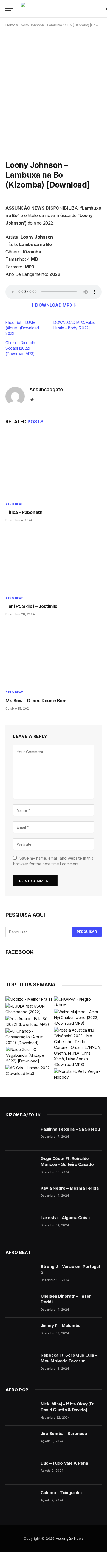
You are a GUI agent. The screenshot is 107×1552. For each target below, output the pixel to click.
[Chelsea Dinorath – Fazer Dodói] (20, 1303)
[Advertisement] (53, 90)
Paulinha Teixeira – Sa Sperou (70, 1129)
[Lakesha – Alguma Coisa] (20, 1224)
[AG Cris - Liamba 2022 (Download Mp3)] (29, 1070)
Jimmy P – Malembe (61, 1325)
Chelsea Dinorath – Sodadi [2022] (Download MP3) (21, 348)
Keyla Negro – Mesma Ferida (69, 1188)
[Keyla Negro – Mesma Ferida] (20, 1195)
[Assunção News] (61, 9)
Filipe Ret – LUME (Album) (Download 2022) (22, 328)
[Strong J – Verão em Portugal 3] (20, 1273)
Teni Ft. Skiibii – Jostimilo (31, 606)
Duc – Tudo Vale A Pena (64, 1463)
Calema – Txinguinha (61, 1492)
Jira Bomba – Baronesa (64, 1433)
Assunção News (70, 1538)
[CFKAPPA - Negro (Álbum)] (78, 1002)
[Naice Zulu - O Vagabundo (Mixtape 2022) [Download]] (30, 1055)
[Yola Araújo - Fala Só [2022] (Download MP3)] (29, 1021)
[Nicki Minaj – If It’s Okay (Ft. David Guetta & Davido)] (20, 1411)
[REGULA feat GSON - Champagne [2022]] (29, 1009)
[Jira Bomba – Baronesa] (20, 1440)
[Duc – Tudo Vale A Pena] (20, 1470)
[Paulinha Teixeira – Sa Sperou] (20, 1136)
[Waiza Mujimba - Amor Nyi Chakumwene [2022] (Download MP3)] (78, 1017)
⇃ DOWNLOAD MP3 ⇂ (54, 305)
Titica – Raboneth (24, 512)
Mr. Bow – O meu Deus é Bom (35, 700)
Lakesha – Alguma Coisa (65, 1217)
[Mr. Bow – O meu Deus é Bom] (53, 655)
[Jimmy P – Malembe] (20, 1332)
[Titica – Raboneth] (53, 466)
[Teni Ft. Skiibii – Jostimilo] (53, 560)
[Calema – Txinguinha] (20, 1499)
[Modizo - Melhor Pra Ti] (28, 999)
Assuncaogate (46, 389)
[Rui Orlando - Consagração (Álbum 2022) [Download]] (29, 1037)
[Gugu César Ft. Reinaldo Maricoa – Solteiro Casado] (20, 1165)
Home (10, 25)
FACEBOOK (19, 952)
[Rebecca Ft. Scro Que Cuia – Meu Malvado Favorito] (20, 1362)
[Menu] (9, 9)
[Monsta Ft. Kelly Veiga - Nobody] (78, 1074)
